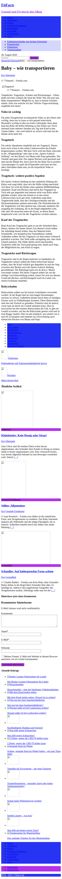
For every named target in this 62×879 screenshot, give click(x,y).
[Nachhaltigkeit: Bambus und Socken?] (13, 722)
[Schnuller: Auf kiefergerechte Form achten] (25, 562)
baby (9, 324)
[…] (16, 457)
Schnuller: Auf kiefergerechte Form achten (27, 571)
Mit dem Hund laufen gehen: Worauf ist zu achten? (31, 697)
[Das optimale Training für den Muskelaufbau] (23, 833)
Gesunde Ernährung (16, 25)
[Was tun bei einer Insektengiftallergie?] (26, 700)
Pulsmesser (12, 47)
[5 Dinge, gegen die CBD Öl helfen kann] (27, 738)
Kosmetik (11, 31)
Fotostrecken (13, 44)
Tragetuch (12, 340)
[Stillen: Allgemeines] (13, 497)
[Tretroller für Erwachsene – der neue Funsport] (13, 763)
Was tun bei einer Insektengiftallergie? (25, 705)
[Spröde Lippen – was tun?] (13, 810)
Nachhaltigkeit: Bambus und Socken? (25, 727)
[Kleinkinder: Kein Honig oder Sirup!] (17, 427)
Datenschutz (13, 870)
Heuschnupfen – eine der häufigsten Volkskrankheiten (33, 689)
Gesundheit (12, 28)
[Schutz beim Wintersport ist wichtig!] (13, 795)
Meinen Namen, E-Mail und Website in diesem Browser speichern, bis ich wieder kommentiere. (29, 657)
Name (4, 631)
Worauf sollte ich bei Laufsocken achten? (26, 713)
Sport (9, 36)
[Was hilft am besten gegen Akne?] (13, 825)
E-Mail (4, 639)
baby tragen (12, 327)
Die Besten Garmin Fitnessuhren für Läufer (27, 681)
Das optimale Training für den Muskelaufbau (28, 838)
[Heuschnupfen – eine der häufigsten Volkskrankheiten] (15, 684)
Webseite (5, 648)
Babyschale (12, 330)
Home (10, 17)
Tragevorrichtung (15, 346)
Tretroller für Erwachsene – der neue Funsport (29, 768)
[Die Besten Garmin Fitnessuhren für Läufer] (26, 676)
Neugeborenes (14, 332)
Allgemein (12, 20)
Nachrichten (13, 33)
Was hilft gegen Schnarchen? (21, 735)
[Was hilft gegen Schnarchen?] (21, 730)
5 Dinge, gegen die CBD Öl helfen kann (26, 743)
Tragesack (12, 335)
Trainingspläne (14, 49)
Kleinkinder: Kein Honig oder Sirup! (24, 435)
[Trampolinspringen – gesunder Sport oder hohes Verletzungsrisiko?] (13, 778)
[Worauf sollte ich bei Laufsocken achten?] (28, 708)
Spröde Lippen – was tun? (19, 815)
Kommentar (6, 613)
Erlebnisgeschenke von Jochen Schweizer (27, 41)
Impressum (12, 867)
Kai (3, 75)
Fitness (10, 23)
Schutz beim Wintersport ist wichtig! (24, 801)
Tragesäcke (12, 338)
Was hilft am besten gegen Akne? (23, 830)
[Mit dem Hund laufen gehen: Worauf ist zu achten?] (21, 692)
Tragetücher (13, 343)
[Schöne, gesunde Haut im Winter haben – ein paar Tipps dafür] (20, 746)
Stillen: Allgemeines (13, 505)
